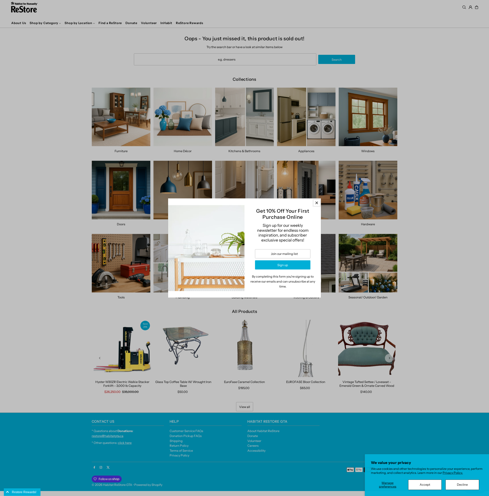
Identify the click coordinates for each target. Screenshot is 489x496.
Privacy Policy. (453, 473)
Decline (462, 484)
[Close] (316, 202)
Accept (425, 484)
